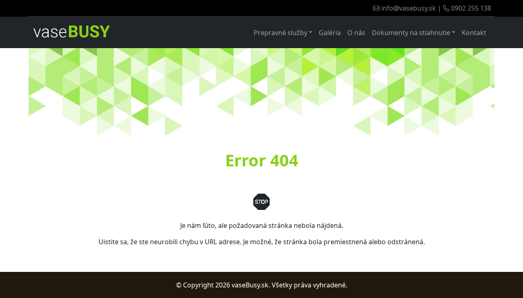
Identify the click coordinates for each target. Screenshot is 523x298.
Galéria (330, 32)
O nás (356, 32)
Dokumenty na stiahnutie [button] (411, 32)
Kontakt (474, 32)
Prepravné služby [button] (280, 32)
